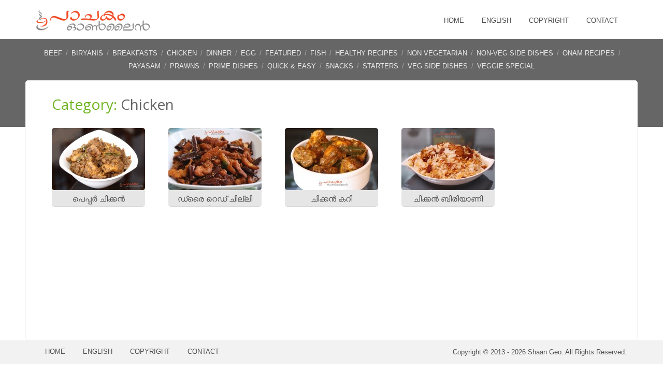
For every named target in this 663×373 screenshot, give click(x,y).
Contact (602, 20)
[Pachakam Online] (93, 28)
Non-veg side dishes (515, 53)
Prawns (184, 66)
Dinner (219, 53)
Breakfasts (134, 53)
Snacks (339, 66)
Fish (318, 53)
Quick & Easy (291, 66)
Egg (248, 53)
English (496, 20)
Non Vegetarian (437, 53)
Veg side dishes (438, 66)
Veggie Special (506, 66)
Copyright (549, 20)
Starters (380, 66)
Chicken (182, 53)
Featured (283, 53)
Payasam (144, 66)
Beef (53, 53)
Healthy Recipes (366, 53)
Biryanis (87, 53)
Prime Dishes (233, 66)
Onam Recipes (589, 53)
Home (454, 20)
